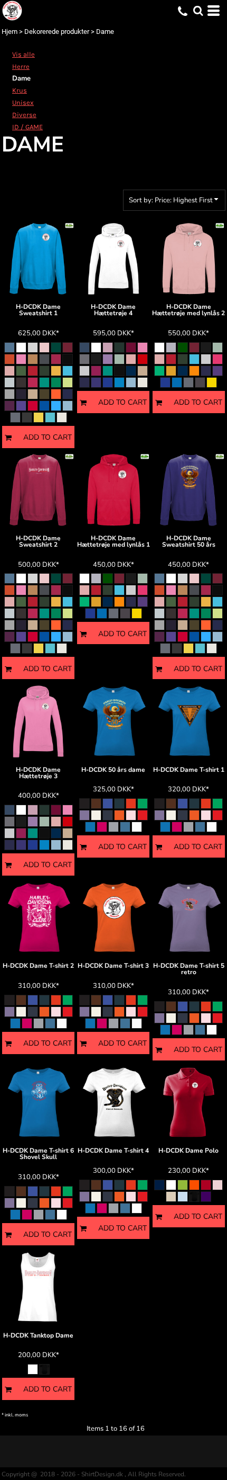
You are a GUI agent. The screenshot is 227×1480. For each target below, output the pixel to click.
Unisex (23, 102)
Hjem (9, 31)
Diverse (24, 115)
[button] (198, 10)
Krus (19, 90)
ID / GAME (27, 127)
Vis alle (23, 54)
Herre (21, 66)
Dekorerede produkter (56, 31)
